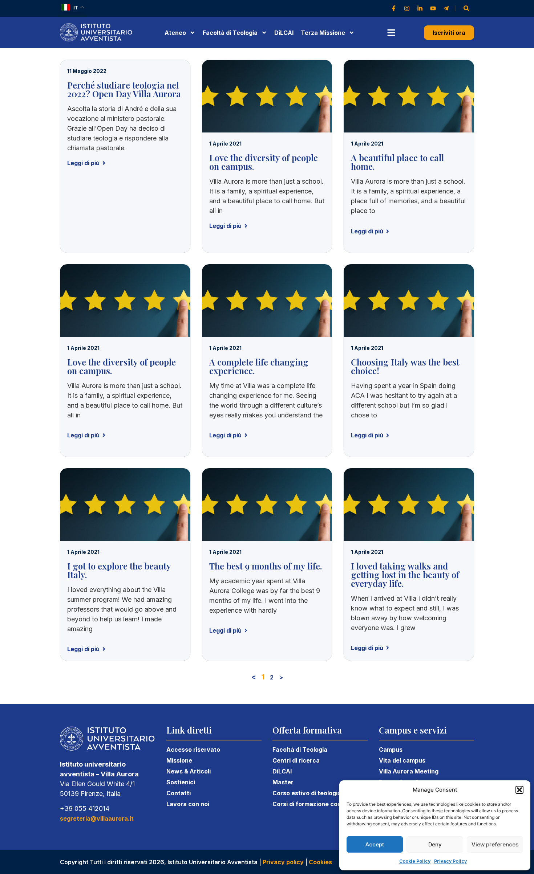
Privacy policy (283, 862)
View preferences (495, 844)
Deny (435, 844)
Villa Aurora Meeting (408, 771)
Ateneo (175, 32)
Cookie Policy (414, 861)
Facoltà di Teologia (299, 749)
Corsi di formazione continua (314, 804)
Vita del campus (402, 760)
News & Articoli (188, 771)
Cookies (320, 862)
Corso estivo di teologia (306, 793)
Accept (374, 844)
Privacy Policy (450, 861)
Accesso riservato (193, 749)
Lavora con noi (187, 804)
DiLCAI (284, 32)
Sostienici (180, 782)
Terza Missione (323, 32)
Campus (390, 749)
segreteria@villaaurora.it (97, 818)
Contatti (178, 793)
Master (283, 782)
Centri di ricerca (296, 760)
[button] (519, 789)
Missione (179, 760)
